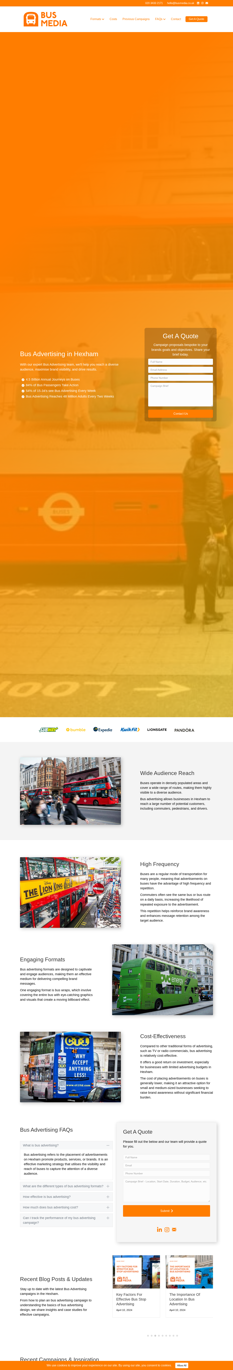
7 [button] (170, 1321)
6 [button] (166, 1321)
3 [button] (155, 1321)
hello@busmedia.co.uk (180, 3)
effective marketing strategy (44, 1164)
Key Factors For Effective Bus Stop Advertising (131, 1299)
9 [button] (177, 1321)
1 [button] (148, 1321)
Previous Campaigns (136, 19)
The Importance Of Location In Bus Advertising (184, 1299)
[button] (180, 414)
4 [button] (159, 1321)
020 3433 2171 (154, 3)
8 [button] (173, 1321)
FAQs (158, 19)
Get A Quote (196, 19)
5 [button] (162, 1321)
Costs (113, 19)
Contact (176, 19)
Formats (95, 19)
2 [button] (152, 1321)
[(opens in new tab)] (48, 729)
